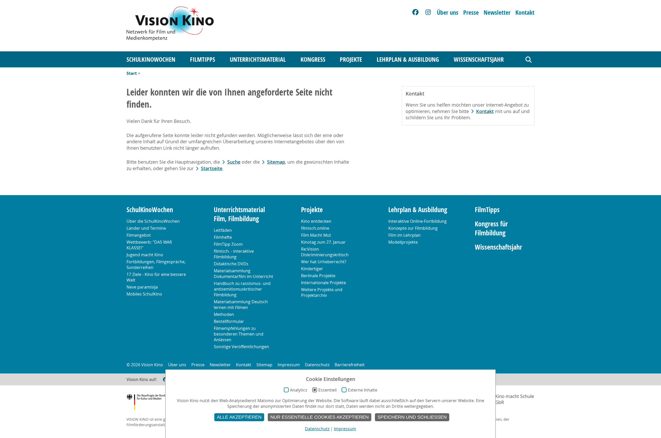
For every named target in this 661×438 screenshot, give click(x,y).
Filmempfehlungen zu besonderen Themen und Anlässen (238, 334)
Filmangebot (139, 235)
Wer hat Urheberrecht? (323, 262)
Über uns (447, 12)
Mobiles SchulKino (144, 294)
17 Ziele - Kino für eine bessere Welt (156, 277)
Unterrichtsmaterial (258, 59)
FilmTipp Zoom (228, 244)
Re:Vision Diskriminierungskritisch (325, 252)
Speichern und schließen (412, 417)
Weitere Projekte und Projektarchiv (321, 292)
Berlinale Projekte (318, 275)
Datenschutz (317, 365)
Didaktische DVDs (231, 264)
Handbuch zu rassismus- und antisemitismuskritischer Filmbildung (242, 289)
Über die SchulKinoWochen (153, 221)
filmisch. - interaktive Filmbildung (234, 254)
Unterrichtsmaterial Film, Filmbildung (239, 214)
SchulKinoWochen (151, 59)
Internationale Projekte (323, 282)
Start (132, 73)
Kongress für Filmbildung (491, 228)
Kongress (313, 59)
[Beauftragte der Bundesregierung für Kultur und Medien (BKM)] (152, 402)
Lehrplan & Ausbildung (408, 59)
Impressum (289, 365)
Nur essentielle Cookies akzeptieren (319, 417)
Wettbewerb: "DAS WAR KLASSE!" (149, 245)
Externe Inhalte (362, 390)
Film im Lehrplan (404, 235)
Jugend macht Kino (145, 255)
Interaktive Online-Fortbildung (417, 221)
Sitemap (276, 162)
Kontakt (524, 12)
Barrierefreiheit (350, 365)
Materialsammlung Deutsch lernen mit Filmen (241, 304)
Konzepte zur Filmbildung (413, 228)
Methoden (224, 314)
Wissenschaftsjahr (479, 59)
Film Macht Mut (316, 235)
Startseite (211, 168)
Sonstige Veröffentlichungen (241, 346)
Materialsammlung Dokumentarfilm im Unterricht (243, 273)
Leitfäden (223, 230)
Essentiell (327, 390)
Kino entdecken (316, 221)
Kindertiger (312, 269)
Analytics (298, 390)
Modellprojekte (403, 242)
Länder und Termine (146, 228)
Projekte (351, 59)
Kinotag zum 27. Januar (323, 242)
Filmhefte (223, 237)
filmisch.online (315, 228)
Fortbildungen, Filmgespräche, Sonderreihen (156, 264)
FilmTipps (202, 59)
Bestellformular (229, 321)
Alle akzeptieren (239, 417)
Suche (233, 162)
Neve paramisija (142, 287)
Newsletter (497, 12)
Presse (471, 12)
